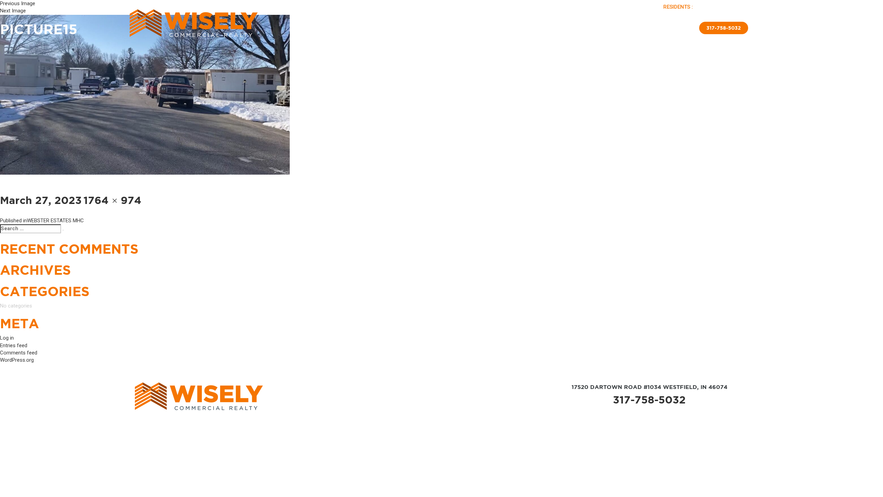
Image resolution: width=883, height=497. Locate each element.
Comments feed (18, 353)
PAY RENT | (708, 7)
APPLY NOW (735, 7)
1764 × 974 (112, 200)
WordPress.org (17, 360)
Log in (7, 338)
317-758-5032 (649, 400)
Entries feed (13, 345)
